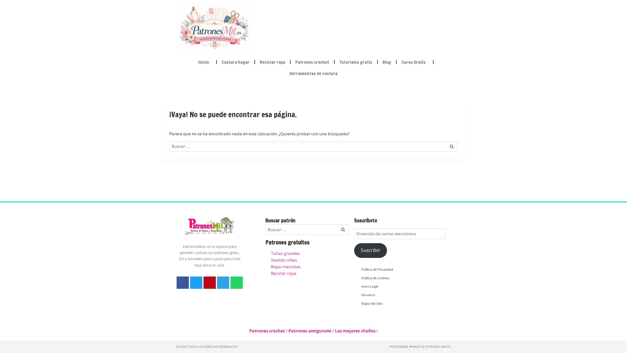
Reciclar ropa (272, 62)
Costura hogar (236, 62)
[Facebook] (183, 283)
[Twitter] (196, 283)
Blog (387, 62)
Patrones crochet (312, 62)
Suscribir (370, 250)
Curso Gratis (413, 62)
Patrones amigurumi (309, 331)
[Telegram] (223, 283)
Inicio (203, 62)
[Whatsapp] (236, 283)
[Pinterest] (210, 283)
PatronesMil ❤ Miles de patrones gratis (420, 347)
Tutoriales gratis (355, 62)
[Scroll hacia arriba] (619, 324)
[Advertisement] (346, 26)
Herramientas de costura (313, 73)
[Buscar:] (313, 146)
